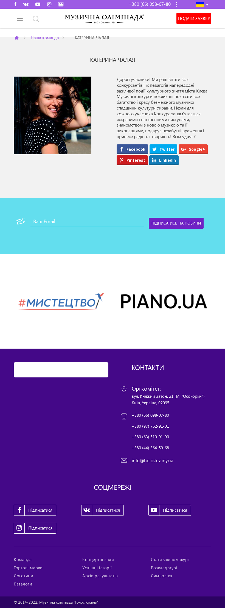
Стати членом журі (170, 559)
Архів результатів (100, 575)
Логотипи (23, 575)
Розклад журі (164, 567)
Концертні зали (98, 559)
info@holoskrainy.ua (152, 460)
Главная (17, 37)
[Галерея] (60, 4)
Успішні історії (97, 567)
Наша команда (45, 37)
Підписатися (40, 510)
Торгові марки (28, 567)
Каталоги (23, 584)
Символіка (161, 575)
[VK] (26, 4)
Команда (23, 559)
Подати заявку (194, 18)
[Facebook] (15, 4)
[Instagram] (49, 4)
